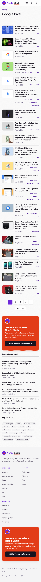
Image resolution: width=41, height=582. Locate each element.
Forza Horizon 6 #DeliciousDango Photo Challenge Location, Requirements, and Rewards (20, 390)
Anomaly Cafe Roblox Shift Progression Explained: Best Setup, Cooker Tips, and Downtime (16, 364)
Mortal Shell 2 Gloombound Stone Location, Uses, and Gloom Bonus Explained (20, 400)
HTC (13, 427)
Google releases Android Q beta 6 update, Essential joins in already (26, 276)
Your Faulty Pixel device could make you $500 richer (26, 263)
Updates (35, 105)
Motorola (7, 430)
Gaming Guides (29, 424)
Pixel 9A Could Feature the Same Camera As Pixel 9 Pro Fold (25, 112)
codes (18, 424)
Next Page (20, 308)
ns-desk (16, 430)
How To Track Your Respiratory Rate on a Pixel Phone (26, 190)
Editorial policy (7, 518)
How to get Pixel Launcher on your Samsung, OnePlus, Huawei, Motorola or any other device (26, 208)
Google (6, 427)
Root (5, 433)
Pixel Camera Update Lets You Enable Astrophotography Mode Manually (26, 125)
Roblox (30, 430)
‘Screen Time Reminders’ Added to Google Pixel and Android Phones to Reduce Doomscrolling (25, 66)
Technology (26, 472)
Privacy (4, 576)
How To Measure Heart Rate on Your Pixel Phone (26, 177)
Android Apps (8, 424)
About (17, 576)
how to (36, 170)
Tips (37, 183)
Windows (25, 476)
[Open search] (31, 3)
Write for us (6, 514)
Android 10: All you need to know (25, 238)
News (37, 33)
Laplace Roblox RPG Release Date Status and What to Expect (18, 374)
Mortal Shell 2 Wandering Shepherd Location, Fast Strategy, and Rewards (19, 383)
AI (3, 492)
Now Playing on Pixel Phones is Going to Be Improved (26, 53)
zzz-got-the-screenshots (12, 436)
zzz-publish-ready (22, 439)
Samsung (14, 433)
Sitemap (24, 576)
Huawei (21, 427)
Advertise (5, 522)
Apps (30, 85)
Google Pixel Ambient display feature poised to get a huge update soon (26, 288)
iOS (3, 496)
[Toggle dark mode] (36, 3)
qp (23, 430)
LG (28, 427)
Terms (11, 576)
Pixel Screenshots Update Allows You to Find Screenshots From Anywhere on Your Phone (26, 93)
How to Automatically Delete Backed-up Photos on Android (26, 164)
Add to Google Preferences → (20, 343)
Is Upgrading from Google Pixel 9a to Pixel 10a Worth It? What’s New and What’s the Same (27, 28)
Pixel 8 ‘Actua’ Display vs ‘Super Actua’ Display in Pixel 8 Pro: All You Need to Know (26, 138)
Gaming (5, 472)
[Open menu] (26, 3)
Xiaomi (23, 433)
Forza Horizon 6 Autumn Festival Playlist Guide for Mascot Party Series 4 (19, 409)
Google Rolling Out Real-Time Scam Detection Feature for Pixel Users (26, 80)
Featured (33, 196)
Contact (5, 510)
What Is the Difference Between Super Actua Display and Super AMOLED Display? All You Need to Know (26, 151)
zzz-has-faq (28, 436)
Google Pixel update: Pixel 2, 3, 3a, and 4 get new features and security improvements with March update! (26, 225)
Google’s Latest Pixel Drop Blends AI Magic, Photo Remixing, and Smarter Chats (26, 41)
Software (33, 102)
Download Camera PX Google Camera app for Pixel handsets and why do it (26, 252)
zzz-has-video (8, 439)
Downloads (32, 214)
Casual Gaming (7, 476)
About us (5, 506)
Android (28, 72)
